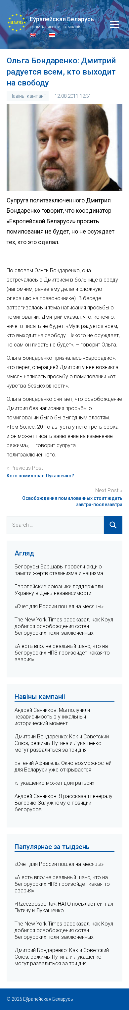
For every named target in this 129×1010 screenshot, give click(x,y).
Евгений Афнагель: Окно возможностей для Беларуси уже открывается (63, 766)
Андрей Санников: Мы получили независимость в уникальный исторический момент (52, 716)
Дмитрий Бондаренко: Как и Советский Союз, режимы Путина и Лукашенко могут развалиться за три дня (62, 743)
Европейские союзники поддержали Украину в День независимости (59, 589)
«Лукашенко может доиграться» (54, 783)
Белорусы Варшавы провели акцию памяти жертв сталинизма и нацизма (59, 569)
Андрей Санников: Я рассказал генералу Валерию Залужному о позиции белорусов (63, 803)
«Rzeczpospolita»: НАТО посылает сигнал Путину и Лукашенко (64, 907)
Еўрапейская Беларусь (62, 19)
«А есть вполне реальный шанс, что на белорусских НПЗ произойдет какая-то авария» (62, 653)
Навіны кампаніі (28, 96)
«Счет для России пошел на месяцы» (59, 606)
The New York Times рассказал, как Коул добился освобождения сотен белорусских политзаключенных (64, 626)
